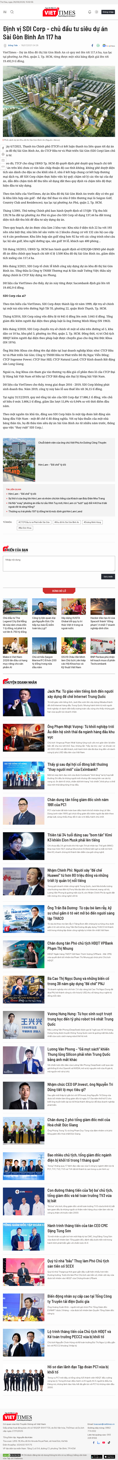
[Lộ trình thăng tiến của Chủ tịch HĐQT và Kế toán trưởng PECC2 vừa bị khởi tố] (23, 1343)
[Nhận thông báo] (90, 12)
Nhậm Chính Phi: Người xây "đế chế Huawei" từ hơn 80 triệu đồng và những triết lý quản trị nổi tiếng (77, 875)
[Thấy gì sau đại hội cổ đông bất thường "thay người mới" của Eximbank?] (23, 775)
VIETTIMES (59, 12)
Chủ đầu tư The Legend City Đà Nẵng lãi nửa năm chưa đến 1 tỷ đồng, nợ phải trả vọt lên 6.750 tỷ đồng (15, 625)
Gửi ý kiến (108, 577)
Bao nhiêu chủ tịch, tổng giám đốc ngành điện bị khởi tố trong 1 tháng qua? (79, 1157)
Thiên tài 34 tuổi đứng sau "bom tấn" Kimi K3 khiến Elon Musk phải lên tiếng (79, 837)
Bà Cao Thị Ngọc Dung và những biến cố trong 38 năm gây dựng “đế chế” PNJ (78, 981)
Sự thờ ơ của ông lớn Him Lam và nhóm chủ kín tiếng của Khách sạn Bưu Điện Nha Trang (56, 498)
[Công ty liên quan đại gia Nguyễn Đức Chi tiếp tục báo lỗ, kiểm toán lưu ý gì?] (44, 606)
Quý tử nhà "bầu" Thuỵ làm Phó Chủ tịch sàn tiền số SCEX (78, 1263)
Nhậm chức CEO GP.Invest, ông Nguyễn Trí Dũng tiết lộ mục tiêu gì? (80, 1087)
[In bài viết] (98, 45)
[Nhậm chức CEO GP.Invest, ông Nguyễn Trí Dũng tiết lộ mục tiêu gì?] (23, 1095)
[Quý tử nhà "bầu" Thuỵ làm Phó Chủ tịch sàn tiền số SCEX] (23, 1272)
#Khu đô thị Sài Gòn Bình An (67, 522)
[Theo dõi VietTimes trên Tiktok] (109, 1442)
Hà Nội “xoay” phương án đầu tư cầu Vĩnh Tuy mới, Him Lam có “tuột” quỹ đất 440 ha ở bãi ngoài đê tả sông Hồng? (57, 505)
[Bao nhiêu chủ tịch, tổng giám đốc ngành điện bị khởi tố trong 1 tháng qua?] (23, 1166)
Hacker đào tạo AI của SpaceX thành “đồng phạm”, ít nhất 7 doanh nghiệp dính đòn (102, 623)
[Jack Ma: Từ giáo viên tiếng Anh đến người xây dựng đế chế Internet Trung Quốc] (23, 702)
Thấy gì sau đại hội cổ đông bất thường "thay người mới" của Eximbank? (77, 767)
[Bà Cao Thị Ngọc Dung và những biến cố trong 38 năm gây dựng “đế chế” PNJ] (23, 989)
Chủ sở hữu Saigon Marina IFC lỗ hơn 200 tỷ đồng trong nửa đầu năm (44, 662)
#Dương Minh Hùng (92, 522)
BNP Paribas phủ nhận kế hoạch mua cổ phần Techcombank (102, 660)
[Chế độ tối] (96, 12)
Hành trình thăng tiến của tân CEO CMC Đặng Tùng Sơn (77, 1228)
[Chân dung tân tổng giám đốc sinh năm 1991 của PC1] (23, 811)
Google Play (109, 1457)
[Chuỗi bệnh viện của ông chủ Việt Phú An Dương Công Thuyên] (19, 449)
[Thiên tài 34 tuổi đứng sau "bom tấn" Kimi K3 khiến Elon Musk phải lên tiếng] (23, 846)
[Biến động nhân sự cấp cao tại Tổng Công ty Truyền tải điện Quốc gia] (23, 1307)
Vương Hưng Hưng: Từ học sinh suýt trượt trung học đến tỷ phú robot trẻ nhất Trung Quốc (80, 1018)
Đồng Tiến (13, 45)
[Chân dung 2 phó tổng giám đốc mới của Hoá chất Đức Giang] (23, 1131)
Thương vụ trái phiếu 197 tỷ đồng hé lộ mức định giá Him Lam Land (45, 511)
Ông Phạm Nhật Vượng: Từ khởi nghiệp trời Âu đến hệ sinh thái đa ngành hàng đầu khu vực (81, 731)
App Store (96, 1457)
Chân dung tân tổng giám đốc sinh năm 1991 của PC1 (77, 802)
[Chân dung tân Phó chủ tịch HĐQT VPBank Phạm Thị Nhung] (23, 954)
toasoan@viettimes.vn (104, 1424)
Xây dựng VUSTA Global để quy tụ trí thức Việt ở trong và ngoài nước (72, 623)
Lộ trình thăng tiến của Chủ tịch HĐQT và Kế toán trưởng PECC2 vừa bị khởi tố (79, 1334)
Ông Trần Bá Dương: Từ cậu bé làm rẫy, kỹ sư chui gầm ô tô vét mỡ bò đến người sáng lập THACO (80, 913)
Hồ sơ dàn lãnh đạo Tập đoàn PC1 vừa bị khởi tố (77, 1369)
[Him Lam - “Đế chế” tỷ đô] (19, 471)
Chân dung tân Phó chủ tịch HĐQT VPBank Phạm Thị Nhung (80, 946)
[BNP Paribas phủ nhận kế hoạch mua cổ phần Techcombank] (102, 645)
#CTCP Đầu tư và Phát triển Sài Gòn (34, 522)
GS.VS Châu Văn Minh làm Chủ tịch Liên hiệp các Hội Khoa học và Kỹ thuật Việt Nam (73, 662)
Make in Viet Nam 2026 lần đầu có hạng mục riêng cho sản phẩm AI (15, 662)
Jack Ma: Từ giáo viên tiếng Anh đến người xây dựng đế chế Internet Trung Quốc (80, 694)
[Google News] (108, 45)
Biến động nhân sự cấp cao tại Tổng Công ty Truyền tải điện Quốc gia (79, 1299)
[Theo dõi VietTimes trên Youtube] (103, 1442)
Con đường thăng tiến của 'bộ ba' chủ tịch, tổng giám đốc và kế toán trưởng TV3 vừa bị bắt (80, 1195)
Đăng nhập (108, 12)
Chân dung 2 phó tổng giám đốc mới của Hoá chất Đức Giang (78, 1122)
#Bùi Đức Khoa (25, 528)
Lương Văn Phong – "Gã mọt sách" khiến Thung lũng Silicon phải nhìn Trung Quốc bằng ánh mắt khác (78, 1054)
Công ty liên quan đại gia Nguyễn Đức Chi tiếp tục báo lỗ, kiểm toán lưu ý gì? (43, 623)
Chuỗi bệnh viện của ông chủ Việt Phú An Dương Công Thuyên (72, 442)
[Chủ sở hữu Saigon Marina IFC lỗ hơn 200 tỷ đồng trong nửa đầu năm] (44, 645)
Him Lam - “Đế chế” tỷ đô (52, 464)
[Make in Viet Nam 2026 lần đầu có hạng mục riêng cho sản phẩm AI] (15, 645)
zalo (98, 1442)
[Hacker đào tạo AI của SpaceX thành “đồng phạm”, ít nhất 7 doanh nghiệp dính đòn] (102, 606)
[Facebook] (92, 45)
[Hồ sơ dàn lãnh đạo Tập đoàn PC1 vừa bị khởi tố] (23, 1378)
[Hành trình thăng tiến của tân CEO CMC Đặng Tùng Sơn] (23, 1237)
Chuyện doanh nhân (20, 682)
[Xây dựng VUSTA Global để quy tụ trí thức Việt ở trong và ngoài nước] (73, 606)
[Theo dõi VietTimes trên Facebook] (93, 1442)
